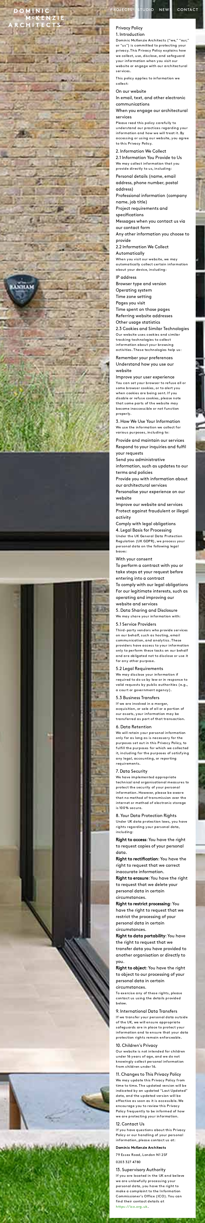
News (165, 10)
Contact (187, 10)
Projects (121, 10)
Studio (145, 10)
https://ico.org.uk (132, 1207)
